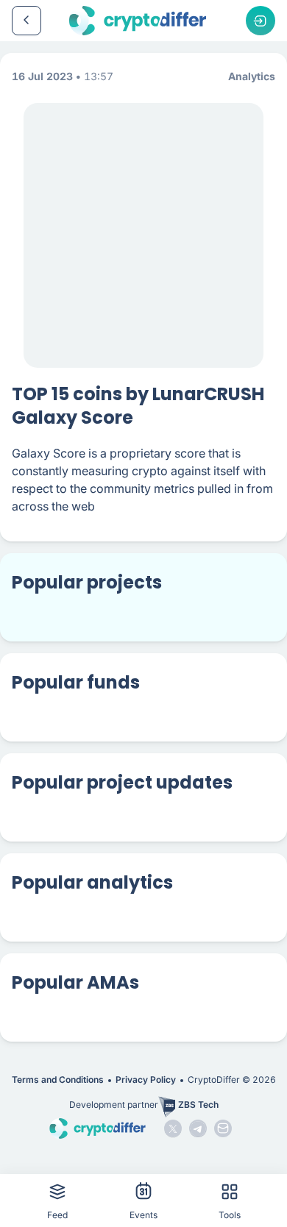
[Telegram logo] (198, 1128)
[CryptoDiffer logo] (137, 20)
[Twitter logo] (173, 1128)
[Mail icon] (223, 1128)
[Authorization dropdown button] (260, 20)
